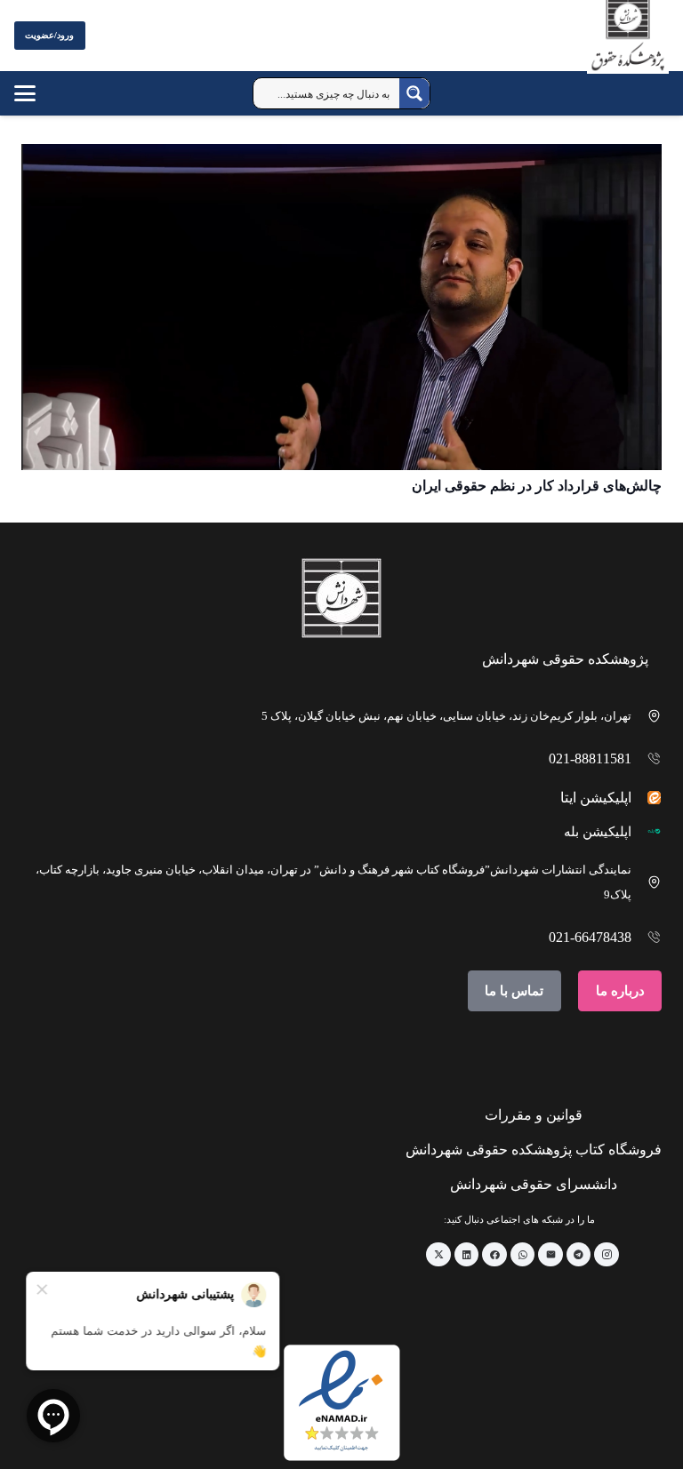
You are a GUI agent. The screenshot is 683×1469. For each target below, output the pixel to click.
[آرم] (628, 39)
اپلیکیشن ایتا (595, 797)
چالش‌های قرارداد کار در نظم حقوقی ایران (537, 485)
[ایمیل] (550, 1254)
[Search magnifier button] (414, 93)
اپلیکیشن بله (597, 832)
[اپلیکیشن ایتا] (647, 797)
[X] (438, 1254)
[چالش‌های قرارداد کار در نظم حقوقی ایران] (341, 307)
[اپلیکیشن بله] (647, 831)
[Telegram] (578, 1254)
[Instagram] (606, 1254)
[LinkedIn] (466, 1254)
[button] (25, 93)
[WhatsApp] (522, 1254)
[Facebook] (494, 1254)
